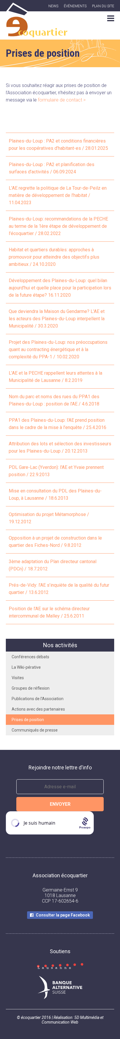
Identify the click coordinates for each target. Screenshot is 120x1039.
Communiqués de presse (35, 730)
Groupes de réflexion (31, 688)
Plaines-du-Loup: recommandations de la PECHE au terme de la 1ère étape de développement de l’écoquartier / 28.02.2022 (58, 226)
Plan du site (103, 6)
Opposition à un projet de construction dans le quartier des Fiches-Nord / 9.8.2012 (55, 541)
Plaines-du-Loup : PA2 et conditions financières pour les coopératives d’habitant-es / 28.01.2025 (58, 144)
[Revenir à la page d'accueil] (36, 34)
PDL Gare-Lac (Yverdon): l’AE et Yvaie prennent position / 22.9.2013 (56, 471)
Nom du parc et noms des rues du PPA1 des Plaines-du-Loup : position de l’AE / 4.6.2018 (54, 400)
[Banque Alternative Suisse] (60, 988)
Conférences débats (30, 656)
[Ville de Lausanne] (60, 966)
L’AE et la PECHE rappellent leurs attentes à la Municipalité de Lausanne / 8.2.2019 (55, 376)
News (53, 6)
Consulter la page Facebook (63, 915)
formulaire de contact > (62, 100)
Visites (18, 677)
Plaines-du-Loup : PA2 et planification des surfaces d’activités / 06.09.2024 (51, 168)
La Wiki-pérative (26, 667)
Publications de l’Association (37, 698)
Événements (75, 6)
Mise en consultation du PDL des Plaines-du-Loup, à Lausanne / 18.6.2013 (55, 494)
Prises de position (28, 719)
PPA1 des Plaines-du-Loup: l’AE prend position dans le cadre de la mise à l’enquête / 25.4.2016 (57, 423)
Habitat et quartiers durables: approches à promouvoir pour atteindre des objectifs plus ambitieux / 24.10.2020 (54, 257)
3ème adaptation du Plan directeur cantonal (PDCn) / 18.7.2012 (52, 565)
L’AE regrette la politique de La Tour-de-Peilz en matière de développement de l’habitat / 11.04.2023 (58, 195)
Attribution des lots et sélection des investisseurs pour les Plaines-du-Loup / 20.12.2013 (60, 447)
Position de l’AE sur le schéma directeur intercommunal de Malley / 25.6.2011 (49, 612)
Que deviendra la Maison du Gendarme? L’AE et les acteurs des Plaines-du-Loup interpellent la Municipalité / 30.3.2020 (57, 319)
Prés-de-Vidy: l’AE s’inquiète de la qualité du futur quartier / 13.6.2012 (59, 588)
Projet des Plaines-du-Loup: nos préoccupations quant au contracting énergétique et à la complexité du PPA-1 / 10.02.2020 (58, 349)
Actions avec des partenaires (38, 709)
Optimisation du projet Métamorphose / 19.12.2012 (49, 518)
